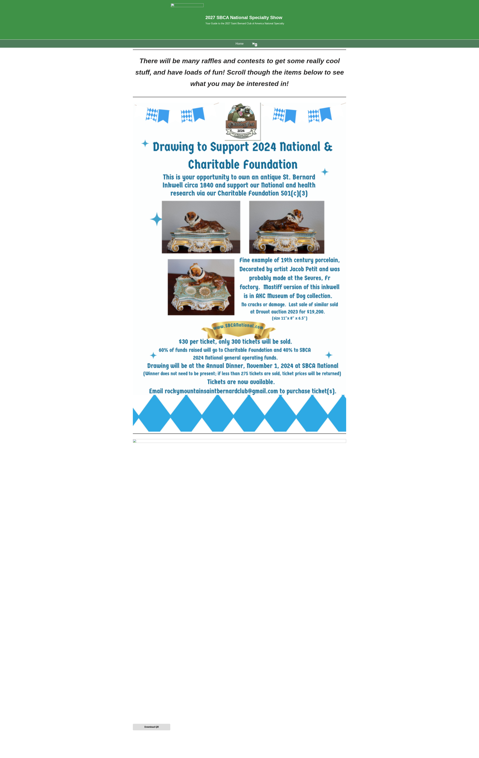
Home (240, 43)
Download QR (151, 727)
